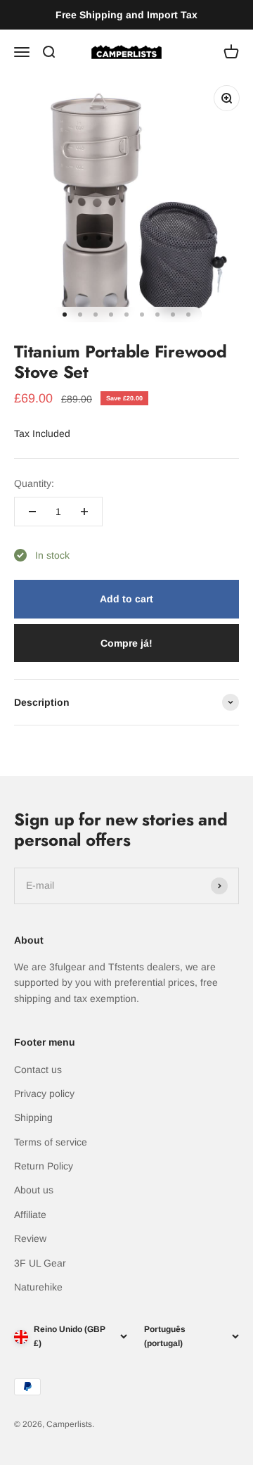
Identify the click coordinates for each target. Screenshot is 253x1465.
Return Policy (43, 1166)
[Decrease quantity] (32, 511)
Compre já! (126, 643)
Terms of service (50, 1142)
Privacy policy (44, 1093)
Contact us (38, 1069)
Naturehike (38, 1287)
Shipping (33, 1117)
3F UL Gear (40, 1263)
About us (33, 1190)
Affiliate (30, 1214)
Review (30, 1238)
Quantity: (34, 483)
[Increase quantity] (84, 511)
